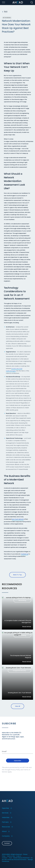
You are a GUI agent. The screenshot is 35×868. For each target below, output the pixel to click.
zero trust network (18, 519)
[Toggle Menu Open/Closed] (3, 2)
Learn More (27, 854)
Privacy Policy (15, 770)
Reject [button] (15, 859)
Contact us (24, 554)
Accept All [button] (7, 859)
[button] (10, 863)
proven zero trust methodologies (14, 370)
